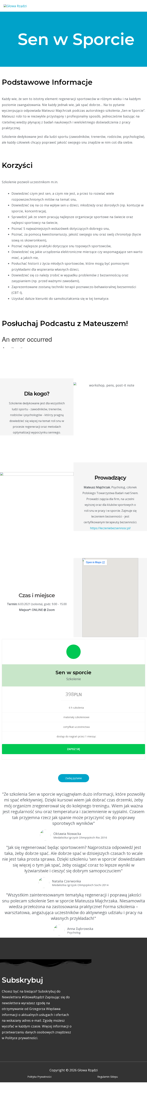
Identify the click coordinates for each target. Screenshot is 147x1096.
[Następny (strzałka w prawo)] (22, 1093)
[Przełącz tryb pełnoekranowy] (22, 1086)
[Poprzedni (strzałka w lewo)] (7, 1093)
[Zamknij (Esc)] (53, 1086)
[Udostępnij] (37, 1086)
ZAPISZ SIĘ (73, 749)
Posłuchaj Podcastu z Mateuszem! (65, 323)
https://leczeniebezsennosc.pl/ (110, 528)
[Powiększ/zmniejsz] (7, 1086)
